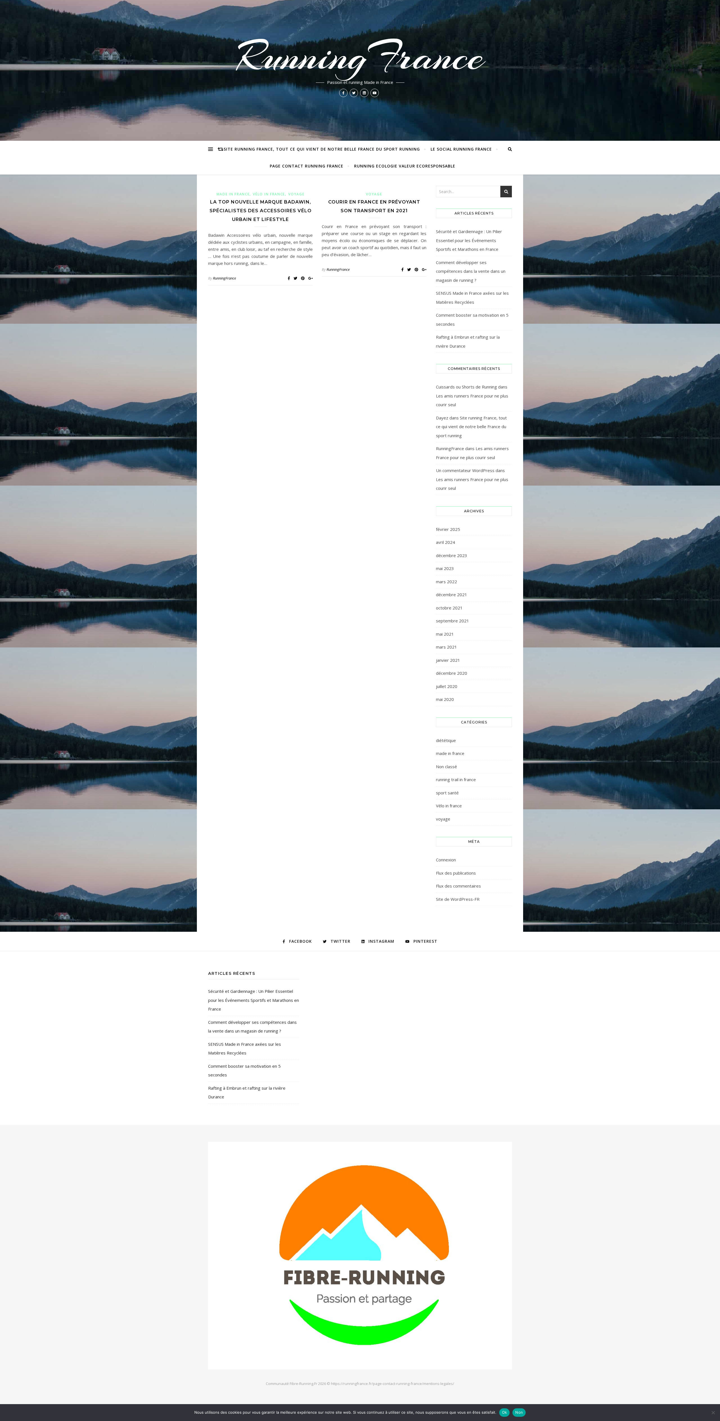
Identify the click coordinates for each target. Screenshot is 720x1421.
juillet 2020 (446, 686)
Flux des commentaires (458, 886)
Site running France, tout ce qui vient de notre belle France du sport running (322, 149)
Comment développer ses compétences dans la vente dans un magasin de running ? (470, 271)
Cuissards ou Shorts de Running (466, 387)
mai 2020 (445, 699)
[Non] (713, 1412)
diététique (446, 740)
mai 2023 (445, 568)
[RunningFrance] (360, 1256)
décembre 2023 (451, 555)
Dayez (442, 418)
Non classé (446, 766)
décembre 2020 (451, 673)
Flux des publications (456, 873)
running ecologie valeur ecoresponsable (404, 166)
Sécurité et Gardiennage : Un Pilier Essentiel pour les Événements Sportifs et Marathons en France (469, 240)
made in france (233, 194)
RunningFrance (360, 56)
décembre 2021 (451, 594)
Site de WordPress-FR (458, 899)
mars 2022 (446, 581)
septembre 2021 (452, 621)
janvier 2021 (448, 660)
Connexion (446, 860)
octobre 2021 (449, 608)
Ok (504, 1412)
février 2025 (448, 529)
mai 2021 (445, 634)
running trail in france (456, 779)
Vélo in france (269, 194)
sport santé (447, 793)
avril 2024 (445, 542)
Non (519, 1412)
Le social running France (461, 149)
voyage (296, 194)
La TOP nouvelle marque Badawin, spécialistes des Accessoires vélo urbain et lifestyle (261, 210)
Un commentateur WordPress (465, 470)
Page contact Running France (306, 166)
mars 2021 (446, 647)
